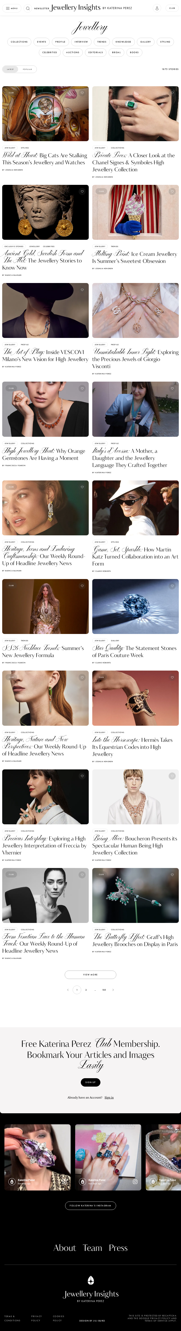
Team (92, 1248)
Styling (25, 148)
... (95, 989)
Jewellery (10, 148)
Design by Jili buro (92, 1320)
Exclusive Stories (14, 246)
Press (118, 1248)
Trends (114, 246)
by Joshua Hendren (12, 170)
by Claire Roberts (101, 571)
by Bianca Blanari (12, 275)
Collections (117, 148)
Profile (25, 344)
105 (104, 989)
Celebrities (49, 246)
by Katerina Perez (11, 367)
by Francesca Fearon (14, 465)
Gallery (115, 640)
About (64, 1248)
